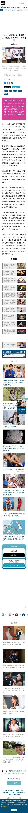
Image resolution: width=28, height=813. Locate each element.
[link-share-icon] (12, 83)
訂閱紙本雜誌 (3, 2)
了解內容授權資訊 (17, 773)
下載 (26, 615)
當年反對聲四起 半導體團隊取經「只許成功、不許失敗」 (9, 265)
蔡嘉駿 (5, 93)
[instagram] (17, 798)
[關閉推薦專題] (26, 399)
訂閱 (20, 615)
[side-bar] (26, 2)
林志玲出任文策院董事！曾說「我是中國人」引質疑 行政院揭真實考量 (10, 309)
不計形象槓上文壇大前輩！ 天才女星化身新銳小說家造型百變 (9, 273)
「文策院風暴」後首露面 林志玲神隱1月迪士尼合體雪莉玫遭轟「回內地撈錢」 (9, 302)
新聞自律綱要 (21, 792)
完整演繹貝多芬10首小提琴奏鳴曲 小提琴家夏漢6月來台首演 (9, 287)
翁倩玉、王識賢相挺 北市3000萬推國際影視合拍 (10, 317)
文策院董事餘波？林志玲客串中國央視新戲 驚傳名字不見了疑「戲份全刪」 (10, 295)
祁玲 (9, 79)
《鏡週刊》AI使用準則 (14, 795)
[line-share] (8, 83)
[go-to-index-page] (12, 44)
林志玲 (5, 91)
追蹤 (13, 615)
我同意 (14, 810)
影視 (10, 91)
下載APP (12, 792)
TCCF (20, 91)
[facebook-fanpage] (13, 798)
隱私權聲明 (5, 806)
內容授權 (5, 792)
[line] (8, 798)
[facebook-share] (5, 83)
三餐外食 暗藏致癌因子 (10, 427)
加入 (6, 615)
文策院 (15, 91)
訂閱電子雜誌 (19, 790)
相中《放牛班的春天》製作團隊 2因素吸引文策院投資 (9, 324)
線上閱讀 (14, 783)
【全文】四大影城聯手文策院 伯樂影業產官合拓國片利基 (10, 331)
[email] (20, 798)
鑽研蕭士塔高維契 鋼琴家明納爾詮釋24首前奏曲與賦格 (9, 280)
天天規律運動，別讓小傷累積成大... (14, 470)
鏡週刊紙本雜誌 (17, 771)
